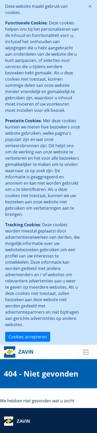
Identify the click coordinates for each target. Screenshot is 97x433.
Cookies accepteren (28, 337)
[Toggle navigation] (86, 352)
